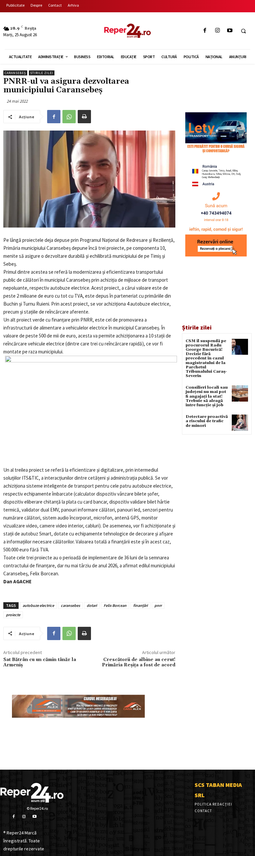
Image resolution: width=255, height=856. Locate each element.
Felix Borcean (115, 605)
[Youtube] (229, 30)
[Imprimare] (84, 116)
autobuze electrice (38, 605)
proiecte (13, 614)
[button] (243, 31)
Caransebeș (15, 73)
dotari (92, 605)
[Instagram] (217, 30)
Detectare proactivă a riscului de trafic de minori (207, 421)
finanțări (140, 605)
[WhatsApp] (69, 116)
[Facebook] (205, 30)
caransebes (70, 605)
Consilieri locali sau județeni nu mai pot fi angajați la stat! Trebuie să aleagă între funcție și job (207, 396)
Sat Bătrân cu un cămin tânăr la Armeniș (39, 662)
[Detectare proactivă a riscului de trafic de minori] (240, 423)
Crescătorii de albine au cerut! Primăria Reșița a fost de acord (138, 662)
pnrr (158, 605)
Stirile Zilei (41, 73)
